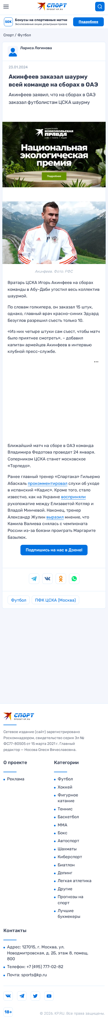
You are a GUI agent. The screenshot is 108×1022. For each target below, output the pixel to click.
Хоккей (65, 787)
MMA (62, 824)
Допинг (65, 872)
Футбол (24, 35)
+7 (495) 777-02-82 (44, 966)
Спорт (8, 35)
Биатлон (66, 864)
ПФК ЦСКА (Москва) (55, 600)
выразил (55, 517)
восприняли (73, 496)
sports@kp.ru (34, 974)
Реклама (15, 778)
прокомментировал (47, 483)
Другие (65, 888)
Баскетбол (68, 816)
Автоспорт (68, 840)
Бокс (62, 832)
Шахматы (67, 848)
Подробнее (88, 22)
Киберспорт (70, 856)
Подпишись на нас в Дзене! (54, 549)
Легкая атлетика (74, 880)
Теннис (65, 808)
